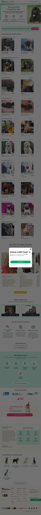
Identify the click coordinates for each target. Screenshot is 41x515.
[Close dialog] (30, 249)
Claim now (20, 262)
